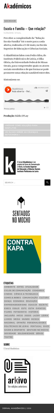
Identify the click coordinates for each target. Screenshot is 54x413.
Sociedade (10, 21)
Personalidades (36, 323)
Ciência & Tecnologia (26, 294)
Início (19, 316)
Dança (8, 301)
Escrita (43, 305)
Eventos (40, 308)
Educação (31, 301)
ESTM (31, 308)
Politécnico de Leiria (16, 326)
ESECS (7, 308)
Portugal (36, 326)
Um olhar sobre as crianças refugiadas (21, 133)
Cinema (8, 294)
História (34, 312)
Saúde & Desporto (14, 330)
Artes (20, 287)
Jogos (28, 316)
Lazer (36, 316)
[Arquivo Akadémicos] (18, 395)
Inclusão (9, 316)
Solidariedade (26, 333)
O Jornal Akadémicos (11, 348)
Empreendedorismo (15, 305)
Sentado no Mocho (38, 330)
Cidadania (38, 291)
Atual (18, 33)
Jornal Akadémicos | (14, 408)
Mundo (26, 319)
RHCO (46, 326)
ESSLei (16, 308)
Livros (8, 319)
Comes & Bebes (12, 298)
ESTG (24, 308)
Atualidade (32, 287)
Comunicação (30, 298)
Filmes (8, 312)
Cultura (44, 298)
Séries (39, 333)
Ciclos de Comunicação (17, 291)
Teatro (8, 337)
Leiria (45, 316)
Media (17, 319)
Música (35, 319)
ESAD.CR (32, 305)
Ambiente (9, 287)
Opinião (21, 323)
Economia (18, 301)
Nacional (9, 323)
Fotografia (20, 312)
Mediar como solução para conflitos (21, 126)
